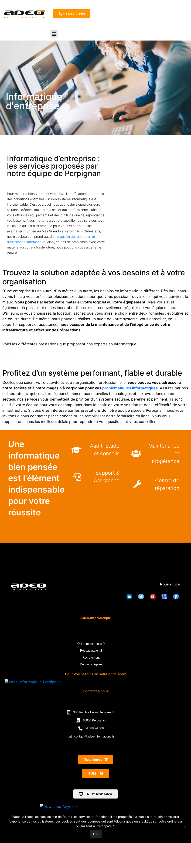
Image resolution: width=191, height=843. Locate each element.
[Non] (185, 827)
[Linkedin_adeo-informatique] (129, 596)
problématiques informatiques (130, 388)
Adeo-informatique (95, 618)
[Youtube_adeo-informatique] (152, 596)
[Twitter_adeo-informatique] (141, 596)
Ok (95, 834)
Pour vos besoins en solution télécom (95, 674)
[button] (54, 34)
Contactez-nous (96, 691)
